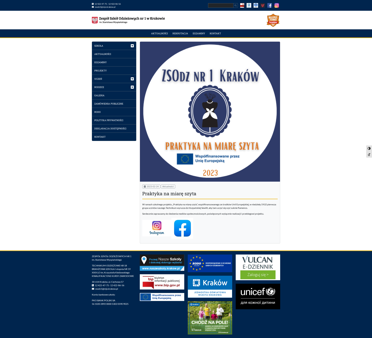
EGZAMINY (199, 33)
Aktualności (168, 186)
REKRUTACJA (180, 33)
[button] (114, 46)
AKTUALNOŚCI (159, 33)
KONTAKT (215, 33)
